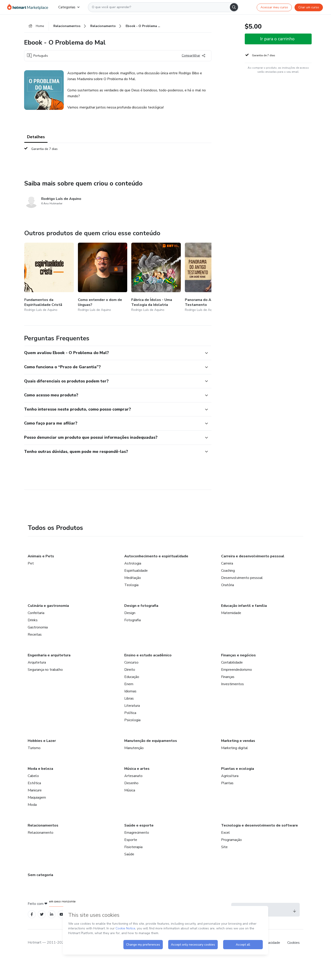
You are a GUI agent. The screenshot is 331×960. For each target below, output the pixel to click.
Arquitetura (37, 662)
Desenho (131, 783)
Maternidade (231, 612)
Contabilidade (232, 662)
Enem (128, 684)
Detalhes (36, 137)
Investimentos (232, 684)
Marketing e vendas (238, 740)
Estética (34, 783)
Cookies (293, 942)
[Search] (234, 7)
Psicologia (132, 720)
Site (224, 847)
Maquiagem (37, 797)
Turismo (34, 747)
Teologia (131, 585)
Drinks (33, 620)
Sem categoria (40, 874)
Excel (225, 832)
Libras (129, 698)
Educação (131, 676)
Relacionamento (40, 832)
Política (130, 712)
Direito (129, 669)
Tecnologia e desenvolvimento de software (259, 825)
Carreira (227, 563)
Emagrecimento (136, 832)
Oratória (227, 585)
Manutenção (134, 747)
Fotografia (132, 620)
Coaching (228, 570)
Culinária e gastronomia (48, 605)
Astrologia (132, 563)
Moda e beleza (40, 768)
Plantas (227, 783)
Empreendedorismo (236, 669)
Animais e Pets (41, 556)
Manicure (35, 790)
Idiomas (130, 691)
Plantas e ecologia (237, 768)
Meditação (132, 577)
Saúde (129, 854)
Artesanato (133, 775)
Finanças (227, 676)
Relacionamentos (43, 825)
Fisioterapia (133, 847)
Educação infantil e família (244, 605)
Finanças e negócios (238, 655)
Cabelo (33, 775)
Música (129, 790)
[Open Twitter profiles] (41, 914)
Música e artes (137, 768)
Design (129, 612)
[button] (113, 352)
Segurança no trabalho (45, 669)
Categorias (66, 7)
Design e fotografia (141, 605)
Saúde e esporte (139, 825)
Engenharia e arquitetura (49, 655)
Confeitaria (36, 612)
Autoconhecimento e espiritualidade (156, 556)
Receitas (35, 634)
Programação (231, 839)
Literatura (132, 705)
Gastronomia (38, 627)
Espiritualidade (136, 570)
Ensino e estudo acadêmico (148, 655)
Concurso (131, 662)
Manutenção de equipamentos (150, 740)
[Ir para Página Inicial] (29, 7)
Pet (31, 563)
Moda (32, 804)
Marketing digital (234, 747)
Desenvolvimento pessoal (242, 577)
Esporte (130, 839)
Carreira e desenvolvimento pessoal (252, 556)
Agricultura (229, 775)
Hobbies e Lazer (42, 740)
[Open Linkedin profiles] (51, 914)
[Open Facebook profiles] (32, 914)
